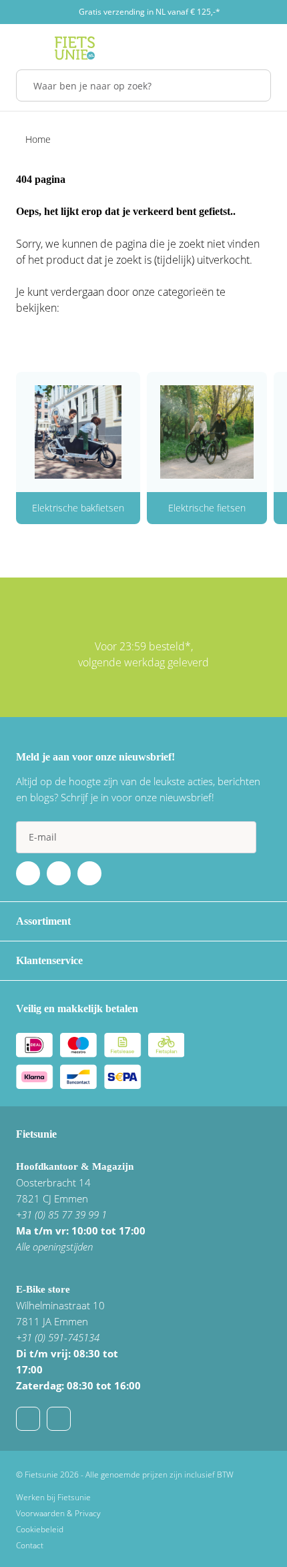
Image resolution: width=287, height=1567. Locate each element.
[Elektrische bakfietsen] (78, 432)
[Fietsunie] (75, 48)
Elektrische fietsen (207, 507)
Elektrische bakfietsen (78, 507)
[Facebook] (28, 873)
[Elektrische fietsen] (207, 432)
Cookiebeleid (39, 1529)
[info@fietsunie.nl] (28, 1419)
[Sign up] (240, 837)
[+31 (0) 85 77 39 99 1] (59, 1419)
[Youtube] (59, 873)
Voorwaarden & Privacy (58, 1513)
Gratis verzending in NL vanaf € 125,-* (149, 11)
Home (38, 139)
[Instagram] (89, 873)
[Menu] (19, 48)
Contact (29, 1545)
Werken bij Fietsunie (53, 1497)
